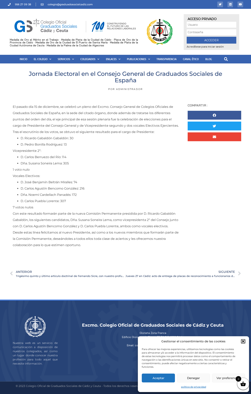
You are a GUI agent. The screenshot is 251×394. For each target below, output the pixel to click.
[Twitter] (220, 4)
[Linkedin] (230, 4)
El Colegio (40, 59)
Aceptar (158, 378)
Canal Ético (191, 59)
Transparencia (166, 59)
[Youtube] (240, 4)
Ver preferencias (228, 378)
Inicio (23, 59)
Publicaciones (136, 59)
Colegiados (87, 59)
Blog (208, 59)
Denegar (193, 378)
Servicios (64, 59)
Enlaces (111, 59)
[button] (243, 341)
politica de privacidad (193, 386)
